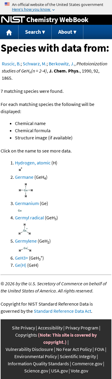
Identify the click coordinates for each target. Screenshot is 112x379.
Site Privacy (23, 328)
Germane (24, 177)
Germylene (26, 241)
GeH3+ (21, 258)
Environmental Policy (35, 356)
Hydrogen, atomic (32, 163)
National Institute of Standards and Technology (13, 20)
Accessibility (50, 328)
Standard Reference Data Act (62, 311)
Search (33, 31)
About (65, 31)
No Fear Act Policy (74, 349)
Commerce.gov (87, 363)
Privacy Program (81, 328)
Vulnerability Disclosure (29, 349)
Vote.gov (79, 371)
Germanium (27, 203)
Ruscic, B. (11, 64)
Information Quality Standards (38, 363)
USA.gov (59, 371)
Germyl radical (29, 218)
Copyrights (26, 335)
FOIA (99, 349)
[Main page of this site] (9, 32)
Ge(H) (20, 265)
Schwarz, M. (35, 64)
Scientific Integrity (78, 356)
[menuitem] (9, 32)
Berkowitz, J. (61, 64)
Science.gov (36, 371)
